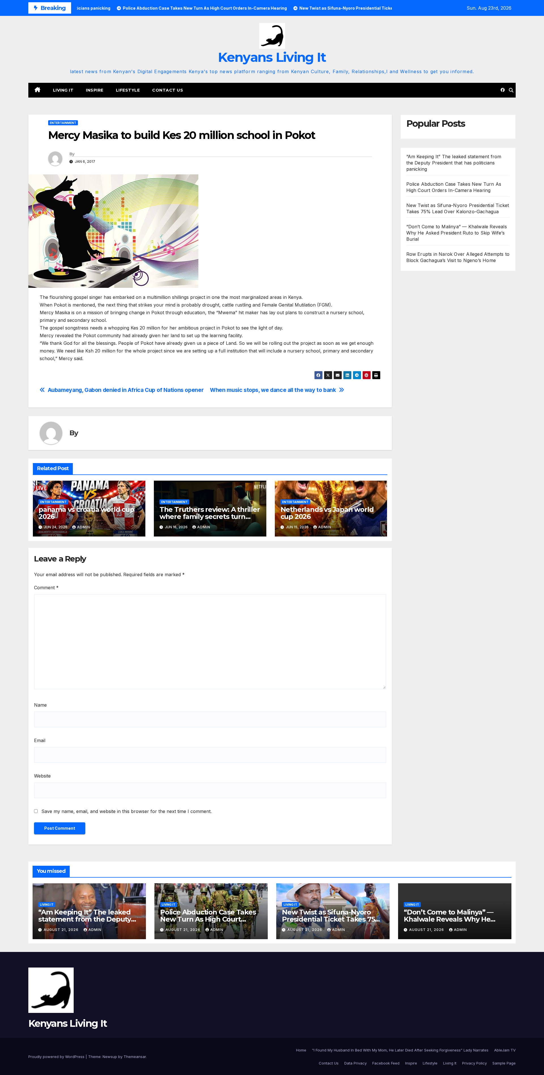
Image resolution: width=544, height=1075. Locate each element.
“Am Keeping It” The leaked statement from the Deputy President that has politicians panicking (454, 163)
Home (301, 1050)
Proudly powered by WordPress (57, 1056)
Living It (63, 90)
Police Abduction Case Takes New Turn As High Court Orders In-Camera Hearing (208, 919)
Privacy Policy (474, 1063)
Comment (46, 587)
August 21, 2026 (62, 930)
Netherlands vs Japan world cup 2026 (327, 513)
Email (39, 740)
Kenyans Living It (272, 57)
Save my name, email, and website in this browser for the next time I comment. (126, 811)
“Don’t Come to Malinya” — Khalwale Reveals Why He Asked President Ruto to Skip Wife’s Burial (456, 233)
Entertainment (63, 122)
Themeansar (135, 1056)
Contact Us (167, 90)
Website (42, 776)
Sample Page (504, 1063)
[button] (511, 90)
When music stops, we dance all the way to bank (273, 390)
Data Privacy (355, 1063)
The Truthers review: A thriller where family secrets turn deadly (210, 516)
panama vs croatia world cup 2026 (86, 513)
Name (40, 705)
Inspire (94, 90)
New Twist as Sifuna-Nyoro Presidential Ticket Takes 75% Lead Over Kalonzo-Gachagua (331, 919)
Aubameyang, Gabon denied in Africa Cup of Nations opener (126, 390)
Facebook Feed (386, 1063)
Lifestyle (128, 90)
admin (83, 527)
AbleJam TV (505, 1050)
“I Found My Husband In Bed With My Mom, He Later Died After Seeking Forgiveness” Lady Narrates (400, 1050)
